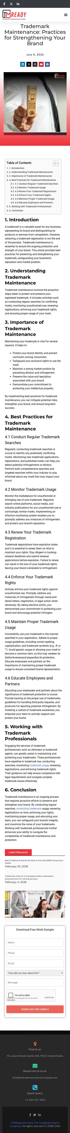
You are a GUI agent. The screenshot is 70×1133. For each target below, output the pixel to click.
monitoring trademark (28, 808)
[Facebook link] (30, 1114)
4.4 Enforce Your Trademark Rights (33, 195)
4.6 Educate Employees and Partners (34, 202)
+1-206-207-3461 (35, 1099)
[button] (65, 14)
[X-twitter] (28, 64)
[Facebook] (47, 64)
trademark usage (39, 765)
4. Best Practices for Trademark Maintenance (32, 180)
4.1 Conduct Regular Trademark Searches (36, 183)
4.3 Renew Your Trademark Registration (35, 191)
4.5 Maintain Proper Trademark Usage (34, 198)
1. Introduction (16, 168)
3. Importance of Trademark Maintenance (30, 176)
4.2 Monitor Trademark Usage (30, 187)
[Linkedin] (22, 64)
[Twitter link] (34, 1114)
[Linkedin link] (39, 1114)
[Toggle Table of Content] (54, 163)
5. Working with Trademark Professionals (30, 206)
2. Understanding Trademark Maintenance (31, 172)
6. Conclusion (16, 210)
